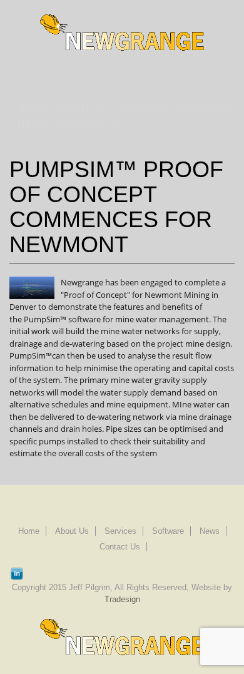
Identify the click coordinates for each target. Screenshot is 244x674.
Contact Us (89, 124)
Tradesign (122, 599)
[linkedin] (16, 572)
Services (142, 109)
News (33, 124)
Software (204, 109)
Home (33, 109)
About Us (82, 109)
